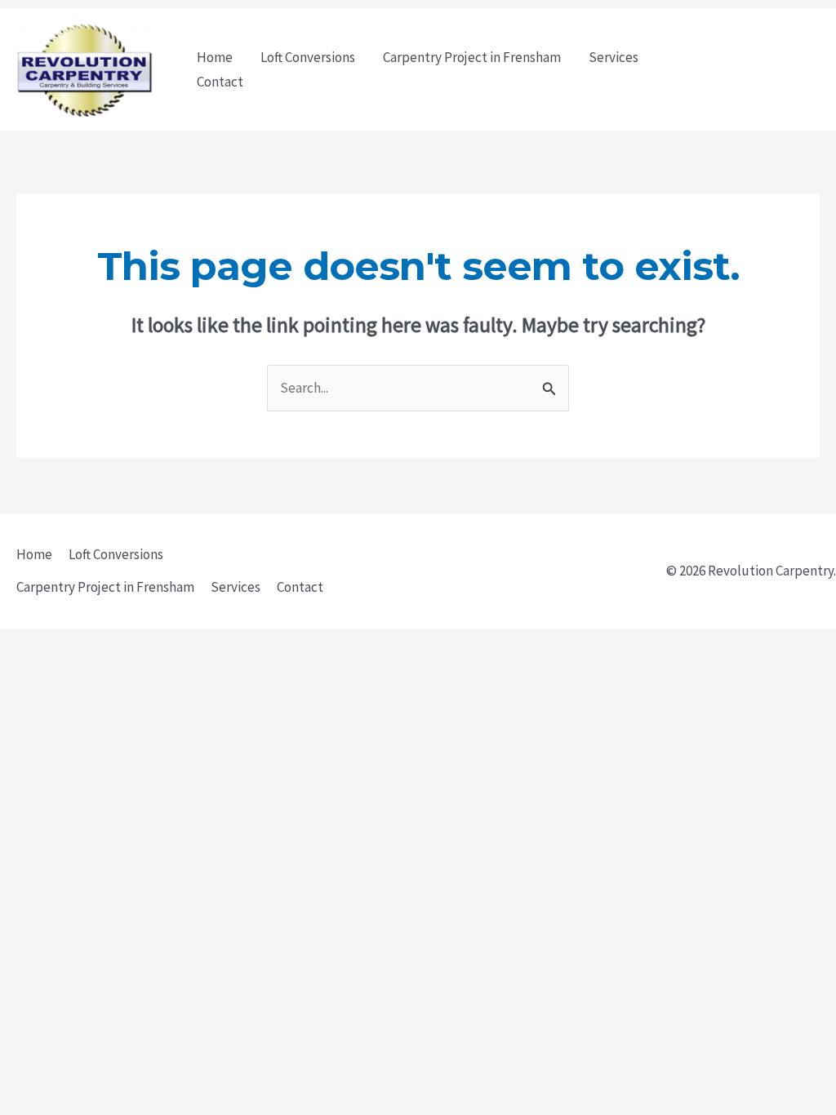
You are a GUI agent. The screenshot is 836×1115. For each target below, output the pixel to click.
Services (613, 57)
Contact (220, 82)
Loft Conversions (307, 57)
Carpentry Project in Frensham (472, 57)
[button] (760, 69)
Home (215, 57)
